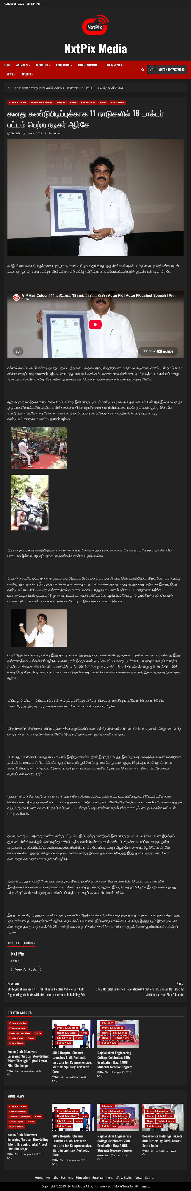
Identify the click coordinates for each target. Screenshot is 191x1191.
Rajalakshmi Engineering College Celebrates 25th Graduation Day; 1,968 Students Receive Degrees (115, 1059)
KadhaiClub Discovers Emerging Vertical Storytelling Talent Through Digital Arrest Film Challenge (27, 1058)
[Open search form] (142, 69)
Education (63, 65)
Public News (117, 102)
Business (42, 65)
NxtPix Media (95, 48)
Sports (26, 74)
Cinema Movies (17, 102)
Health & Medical (66, 1032)
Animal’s (22, 65)
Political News (121, 1037)
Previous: (46, 989)
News (10, 74)
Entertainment (87, 65)
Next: (140, 989)
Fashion (61, 102)
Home (7, 65)
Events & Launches (41, 102)
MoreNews (121, 1186)
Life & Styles (114, 65)
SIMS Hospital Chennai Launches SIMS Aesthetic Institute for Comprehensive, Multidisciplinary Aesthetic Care (72, 1062)
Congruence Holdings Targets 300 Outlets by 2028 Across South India (162, 1141)
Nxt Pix (15, 133)
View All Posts (26, 969)
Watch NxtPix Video (171, 69)
